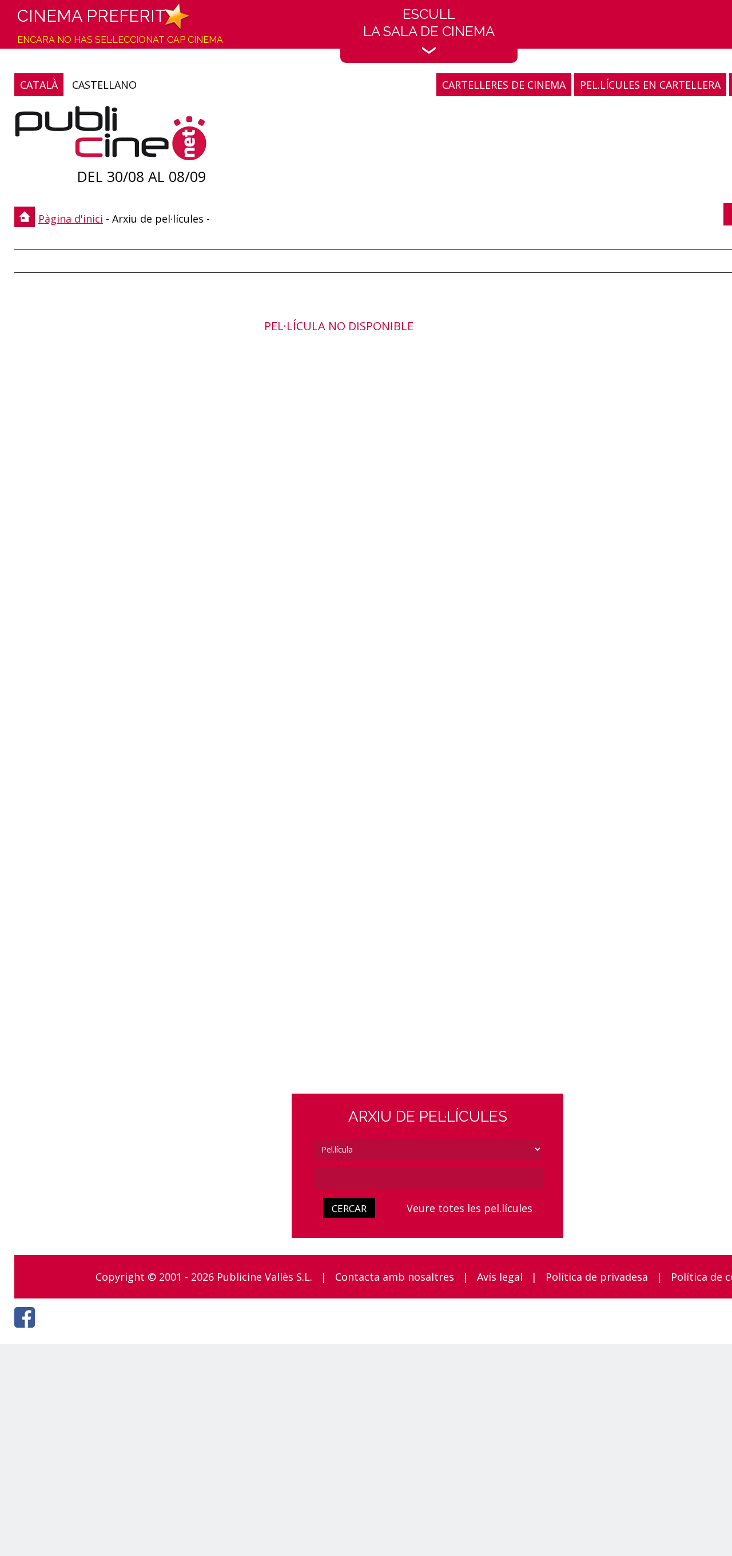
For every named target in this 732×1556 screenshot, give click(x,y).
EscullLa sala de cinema (429, 22)
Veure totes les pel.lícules (469, 1208)
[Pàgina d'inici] (110, 136)
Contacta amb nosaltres (394, 1277)
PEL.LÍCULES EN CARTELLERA (650, 85)
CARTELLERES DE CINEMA (504, 85)
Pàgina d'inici (70, 218)
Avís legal (500, 1277)
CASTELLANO (104, 85)
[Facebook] (27, 1330)
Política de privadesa (597, 1277)
